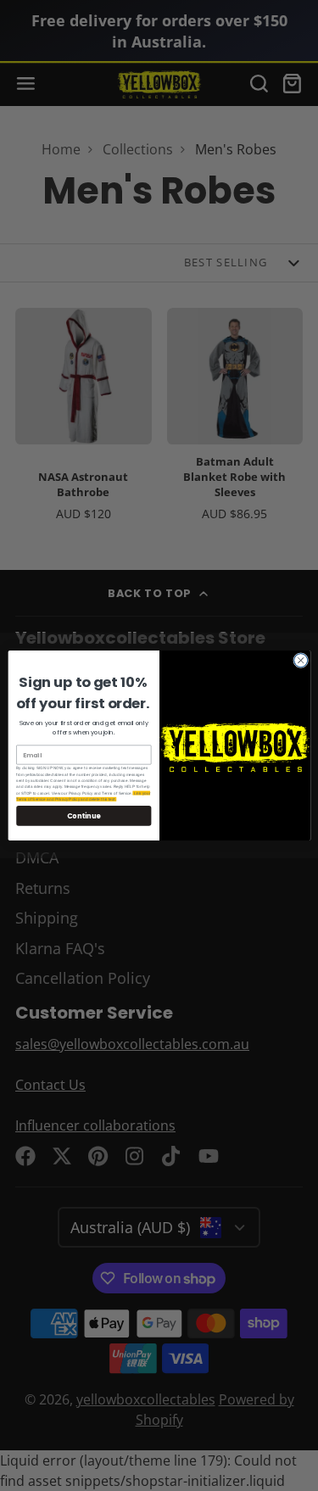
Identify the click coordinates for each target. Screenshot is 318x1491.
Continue (83, 815)
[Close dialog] (300, 660)
